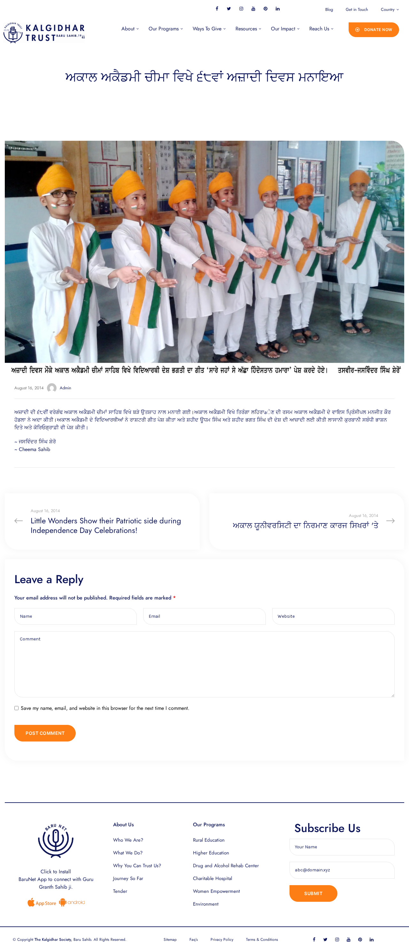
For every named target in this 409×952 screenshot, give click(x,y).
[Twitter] (229, 8)
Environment (206, 904)
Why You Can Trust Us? (137, 865)
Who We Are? (128, 840)
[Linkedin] (277, 8)
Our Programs (164, 28)
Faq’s (193, 939)
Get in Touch (357, 9)
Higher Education (211, 852)
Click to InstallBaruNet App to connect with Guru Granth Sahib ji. (56, 879)
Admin (65, 388)
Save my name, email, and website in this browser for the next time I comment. (105, 708)
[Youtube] (253, 8)
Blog (329, 9)
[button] (374, 29)
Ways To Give (207, 28)
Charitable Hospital (212, 878)
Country (388, 9)
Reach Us (319, 28)
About (128, 28)
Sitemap (170, 939)
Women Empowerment (216, 891)
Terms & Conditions (262, 939)
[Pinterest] (265, 8)
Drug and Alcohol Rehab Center (226, 865)
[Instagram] (241, 8)
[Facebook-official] (217, 8)
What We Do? (128, 852)
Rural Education (209, 840)
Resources (246, 28)
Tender (120, 891)
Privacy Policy (222, 939)
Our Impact (283, 28)
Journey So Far (128, 878)
